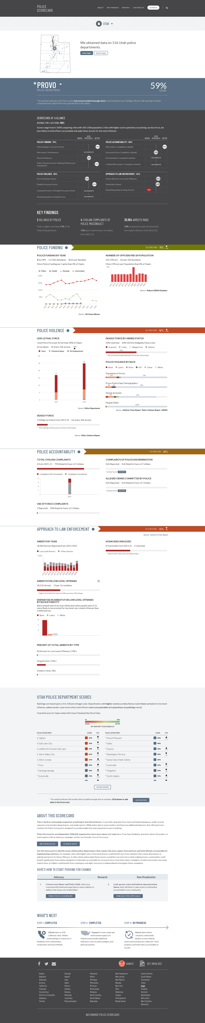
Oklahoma (119, 992)
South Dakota (146, 976)
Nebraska (93, 1001)
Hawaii (67, 976)
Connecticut (44, 992)
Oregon (118, 995)
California (43, 985)
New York (118, 985)
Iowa (66, 979)
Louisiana (68, 998)
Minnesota (94, 982)
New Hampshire (121, 973)
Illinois (67, 985)
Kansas (67, 992)
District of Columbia (47, 995)
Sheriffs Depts (101, 53)
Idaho (67, 982)
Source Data (70, 844)
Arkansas (42, 979)
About (101, 8)
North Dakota (95, 998)
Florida (42, 1001)
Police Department (92, 408)
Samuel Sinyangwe (100, 837)
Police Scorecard (45, 8)
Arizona (42, 982)
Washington (145, 995)
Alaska (41, 973)
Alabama (42, 976)
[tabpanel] (102, 890)
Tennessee (145, 979)
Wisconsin (145, 998)
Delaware (42, 998)
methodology (47, 844)
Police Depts (86, 53)
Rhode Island (120, 1001)
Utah (103, 24)
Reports (126, 8)
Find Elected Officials (128, 896)
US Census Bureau (92, 314)
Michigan (93, 979)
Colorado (42, 988)
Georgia (68, 973)
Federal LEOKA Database (157, 290)
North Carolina (95, 995)
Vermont (144, 992)
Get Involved (154, 963)
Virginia (144, 988)
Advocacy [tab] (59, 877)
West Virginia (146, 1001)
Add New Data (141, 800)
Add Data (122, 472)
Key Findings (113, 8)
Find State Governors (61, 896)
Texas (143, 982)
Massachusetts (71, 1001)
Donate (153, 8)
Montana (93, 992)
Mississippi (94, 988)
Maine (92, 976)
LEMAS (164, 410)
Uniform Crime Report (131, 410)
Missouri (93, 985)
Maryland (93, 973)
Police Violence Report (90, 435)
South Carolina (146, 973)
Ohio (117, 988)
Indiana (67, 988)
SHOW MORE (102, 787)
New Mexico (120, 979)
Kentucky (68, 995)
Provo (46, 85)
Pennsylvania (120, 998)
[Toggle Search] (167, 7)
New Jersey (119, 976)
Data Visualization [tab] (146, 877)
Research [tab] (102, 877)
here (119, 834)
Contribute (138, 8)
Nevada (118, 982)
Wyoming (144, 1004)
